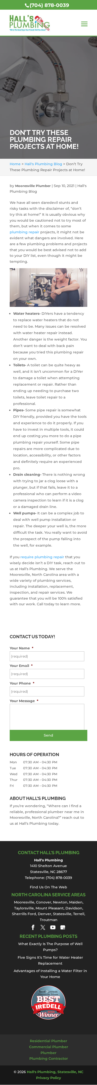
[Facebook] (33, 927)
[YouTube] (52, 927)
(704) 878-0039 (49, 5)
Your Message (24, 701)
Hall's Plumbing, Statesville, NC (55, 1072)
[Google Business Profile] (62, 927)
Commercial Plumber (48, 1047)
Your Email (21, 665)
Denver (44, 914)
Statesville (62, 914)
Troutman (48, 920)
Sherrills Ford (24, 914)
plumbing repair (24, 232)
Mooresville (24, 902)
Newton (60, 902)
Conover (43, 902)
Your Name (21, 648)
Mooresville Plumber (33, 186)
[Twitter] (43, 927)
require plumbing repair (42, 557)
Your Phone (22, 683)
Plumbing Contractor (48, 1058)
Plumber (48, 1053)
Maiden (76, 902)
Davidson (73, 908)
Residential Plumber (48, 1041)
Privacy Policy (48, 1078)
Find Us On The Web (48, 887)
